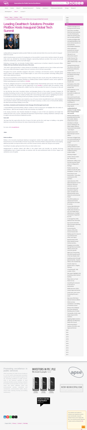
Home (6, 8)
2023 (67, 24)
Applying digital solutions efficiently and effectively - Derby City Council (73, 320)
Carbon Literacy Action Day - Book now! (73, 157)
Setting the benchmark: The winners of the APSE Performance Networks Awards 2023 (73, 68)
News (15, 11)
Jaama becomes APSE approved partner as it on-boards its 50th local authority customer (74, 183)
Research (73, 8)
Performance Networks (56, 8)
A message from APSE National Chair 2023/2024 (73, 219)
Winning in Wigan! (71, 154)
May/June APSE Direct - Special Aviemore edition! (73, 299)
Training (38, 8)
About (18, 8)
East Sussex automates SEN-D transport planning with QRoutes (73, 224)
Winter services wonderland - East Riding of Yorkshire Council (73, 303)
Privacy (14, 423)
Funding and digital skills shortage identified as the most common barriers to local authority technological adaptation (73, 43)
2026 (67, 17)
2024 (67, 22)
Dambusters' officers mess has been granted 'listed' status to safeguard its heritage (74, 163)
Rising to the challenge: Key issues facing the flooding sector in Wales (73, 309)
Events (12, 8)
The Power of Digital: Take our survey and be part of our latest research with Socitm (73, 140)
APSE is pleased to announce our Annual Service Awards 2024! (72, 50)
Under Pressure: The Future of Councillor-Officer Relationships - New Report (74, 60)
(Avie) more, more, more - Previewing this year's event (73, 294)
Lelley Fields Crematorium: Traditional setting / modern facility (74, 150)
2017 (67, 341)
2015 (67, 345)
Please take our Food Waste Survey (72, 279)
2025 (67, 20)
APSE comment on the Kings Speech (73, 105)
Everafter (28, 81)
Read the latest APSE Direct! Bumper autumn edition (73, 133)
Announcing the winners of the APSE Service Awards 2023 (72, 230)
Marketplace (8, 11)
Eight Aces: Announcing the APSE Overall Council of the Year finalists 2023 (73, 254)
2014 (67, 348)
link (82, 421)
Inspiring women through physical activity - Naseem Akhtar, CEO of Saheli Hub (73, 259)
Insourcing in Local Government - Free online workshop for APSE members (73, 176)
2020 (67, 334)
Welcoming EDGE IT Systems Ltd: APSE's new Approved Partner (73, 326)
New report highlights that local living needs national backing (74, 275)
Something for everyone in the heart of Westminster (73, 284)
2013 (67, 350)
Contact (23, 11)
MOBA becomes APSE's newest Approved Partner (73, 289)
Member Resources (28, 8)
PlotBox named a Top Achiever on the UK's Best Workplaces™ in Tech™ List (73, 169)
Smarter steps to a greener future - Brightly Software (73, 265)
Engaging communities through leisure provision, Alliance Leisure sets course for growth (73, 247)
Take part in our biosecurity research (72, 55)
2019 (67, 337)
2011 (67, 354)
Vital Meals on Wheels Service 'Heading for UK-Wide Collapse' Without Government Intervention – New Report (73, 126)
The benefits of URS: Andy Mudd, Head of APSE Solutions (73, 314)
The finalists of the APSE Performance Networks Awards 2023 (73, 85)
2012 (67, 352)
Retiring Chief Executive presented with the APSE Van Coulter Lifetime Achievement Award (73, 118)
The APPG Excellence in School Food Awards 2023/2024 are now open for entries (73, 201)
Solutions (45, 8)
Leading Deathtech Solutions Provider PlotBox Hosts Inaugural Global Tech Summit (74, 110)
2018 (67, 339)
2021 (67, 332)
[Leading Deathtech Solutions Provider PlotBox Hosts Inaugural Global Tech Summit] (33, 41)
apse (6, 3)
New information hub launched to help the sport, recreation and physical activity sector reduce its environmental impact (73, 192)
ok (83, 427)
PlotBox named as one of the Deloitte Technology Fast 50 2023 (73, 74)
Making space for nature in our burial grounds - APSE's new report (74, 235)
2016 (67, 343)
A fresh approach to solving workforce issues (73, 145)
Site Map (25, 423)
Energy (67, 8)
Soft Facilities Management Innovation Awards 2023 (73, 80)
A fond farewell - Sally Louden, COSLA (72, 270)
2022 (67, 330)
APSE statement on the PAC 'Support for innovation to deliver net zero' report (73, 92)
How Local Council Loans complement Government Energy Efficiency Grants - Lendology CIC (74, 99)
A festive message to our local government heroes (73, 27)
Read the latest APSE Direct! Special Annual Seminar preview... (72, 241)
